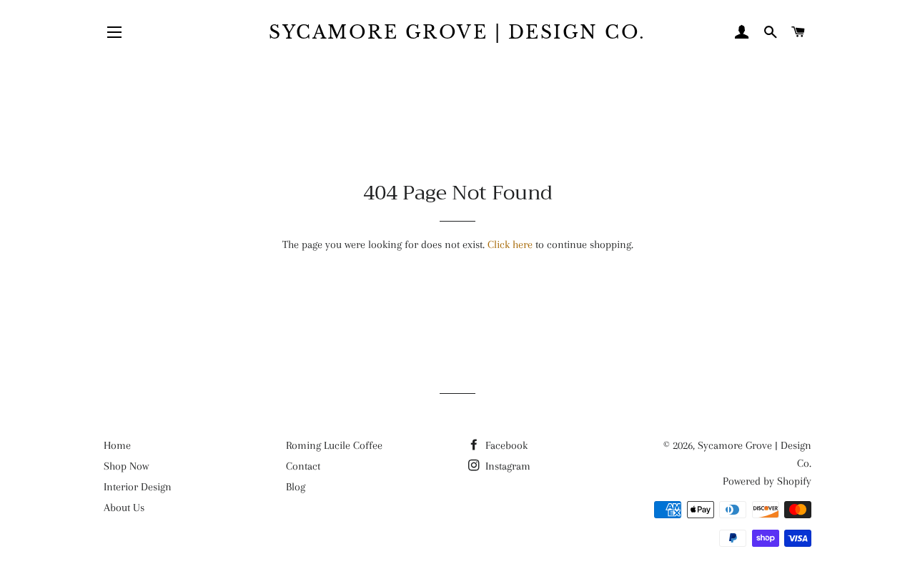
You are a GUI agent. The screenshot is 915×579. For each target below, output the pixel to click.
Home (117, 445)
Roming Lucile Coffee (334, 445)
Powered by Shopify (767, 481)
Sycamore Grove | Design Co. (457, 32)
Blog (295, 486)
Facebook (505, 445)
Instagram (506, 466)
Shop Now (126, 466)
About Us (124, 507)
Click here (510, 244)
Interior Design (138, 486)
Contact (303, 466)
